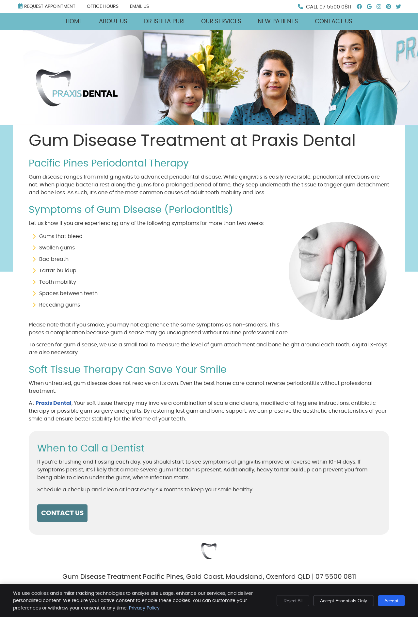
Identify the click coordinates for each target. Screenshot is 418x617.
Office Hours (103, 6)
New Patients (278, 21)
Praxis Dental (54, 403)
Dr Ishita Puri (164, 21)
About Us (113, 21)
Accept (391, 600)
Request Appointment (49, 6)
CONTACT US (62, 513)
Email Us (139, 6)
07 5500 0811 (335, 6)
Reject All (292, 600)
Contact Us (333, 21)
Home (74, 21)
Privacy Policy (144, 608)
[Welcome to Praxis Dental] (77, 104)
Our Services (221, 21)
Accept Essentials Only (343, 600)
